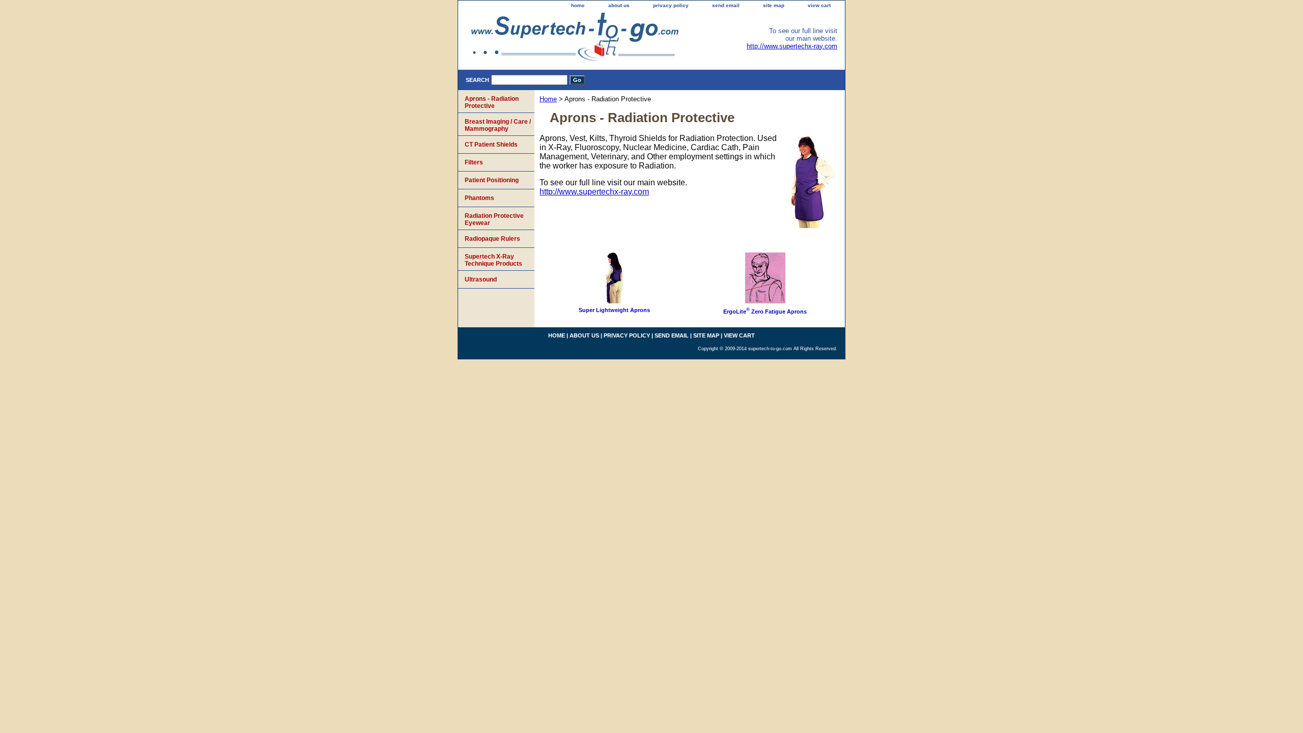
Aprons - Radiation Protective (492, 102)
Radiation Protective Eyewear (494, 219)
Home (548, 99)
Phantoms (479, 198)
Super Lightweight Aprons (614, 310)
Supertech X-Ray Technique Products (493, 260)
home (578, 5)
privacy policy (671, 5)
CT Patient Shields (491, 144)
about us (619, 5)
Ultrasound (481, 279)
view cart (819, 5)
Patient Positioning (492, 180)
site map (773, 5)
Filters (474, 162)
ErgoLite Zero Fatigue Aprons (765, 311)
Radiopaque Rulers (492, 238)
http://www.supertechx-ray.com (792, 46)
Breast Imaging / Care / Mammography (498, 125)
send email (726, 5)
